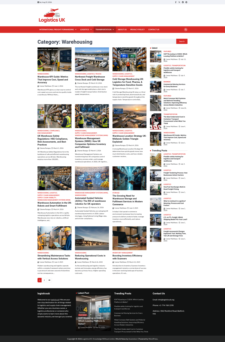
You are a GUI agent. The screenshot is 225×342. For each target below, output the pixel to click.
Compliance (55, 131)
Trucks (98, 74)
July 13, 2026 (100, 327)
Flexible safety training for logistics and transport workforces (173, 70)
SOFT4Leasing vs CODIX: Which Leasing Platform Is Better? (91, 321)
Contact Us (153, 29)
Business (167, 82)
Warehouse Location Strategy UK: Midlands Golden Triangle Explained (129, 139)
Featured (167, 51)
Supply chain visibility (47, 198)
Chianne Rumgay (82, 83)
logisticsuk (55, 299)
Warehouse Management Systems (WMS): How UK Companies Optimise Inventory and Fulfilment (90, 142)
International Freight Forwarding (56, 29)
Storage (115, 193)
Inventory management (122, 253)
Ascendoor (132, 339)
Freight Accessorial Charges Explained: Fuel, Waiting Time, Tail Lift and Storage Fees (175, 233)
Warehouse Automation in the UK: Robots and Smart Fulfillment (54, 204)
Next (49, 280)
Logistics (84, 29)
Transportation (103, 29)
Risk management (45, 133)
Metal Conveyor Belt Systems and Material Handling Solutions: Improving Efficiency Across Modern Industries (129, 322)
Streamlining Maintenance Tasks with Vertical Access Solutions (54, 257)
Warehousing (43, 74)
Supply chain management (123, 76)
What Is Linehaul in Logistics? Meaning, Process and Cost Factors (175, 203)
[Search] (186, 29)
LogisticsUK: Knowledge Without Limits (98, 339)
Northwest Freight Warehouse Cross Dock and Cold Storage (90, 78)
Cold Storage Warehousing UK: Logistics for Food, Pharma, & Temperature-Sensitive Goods (128, 82)
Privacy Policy (137, 29)
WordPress (153, 339)
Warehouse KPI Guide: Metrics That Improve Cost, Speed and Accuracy (53, 79)
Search (182, 41)
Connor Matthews (45, 86)
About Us (122, 29)
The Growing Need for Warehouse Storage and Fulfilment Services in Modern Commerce (127, 200)
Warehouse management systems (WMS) (91, 135)
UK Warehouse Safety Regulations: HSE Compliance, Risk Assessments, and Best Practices (53, 140)
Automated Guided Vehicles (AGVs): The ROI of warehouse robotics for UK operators (90, 201)
